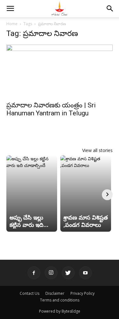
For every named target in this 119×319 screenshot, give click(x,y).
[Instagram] (51, 272)
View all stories (97, 150)
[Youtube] (85, 272)
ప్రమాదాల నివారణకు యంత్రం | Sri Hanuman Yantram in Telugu (51, 109)
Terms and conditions (59, 300)
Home (11, 23)
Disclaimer (54, 293)
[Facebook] (34, 272)
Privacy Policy (82, 293)
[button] (10, 8)
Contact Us (29, 293)
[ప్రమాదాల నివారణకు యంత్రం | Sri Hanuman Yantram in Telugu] (59, 71)
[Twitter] (68, 272)
